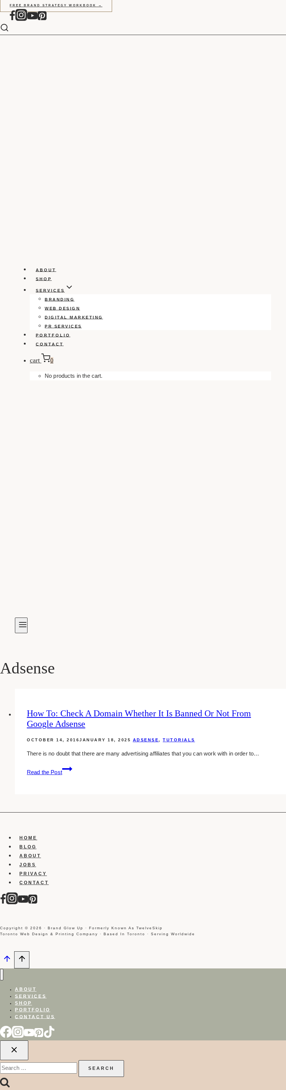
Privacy (33, 873)
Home (28, 838)
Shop (44, 278)
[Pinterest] (42, 19)
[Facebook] (12, 19)
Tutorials (179, 740)
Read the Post (49, 772)
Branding (59, 299)
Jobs (27, 864)
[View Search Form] (10, 28)
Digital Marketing (74, 317)
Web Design (62, 308)
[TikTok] (49, 1036)
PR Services (63, 326)
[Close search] (14, 1050)
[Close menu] (1, 974)
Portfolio (53, 335)
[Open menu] (21, 625)
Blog (27, 846)
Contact (50, 344)
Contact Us (35, 1016)
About (46, 269)
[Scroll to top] (7, 961)
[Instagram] (21, 19)
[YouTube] (32, 19)
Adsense (146, 740)
